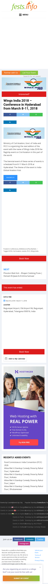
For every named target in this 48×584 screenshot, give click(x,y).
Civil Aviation (17, 251)
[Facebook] (10, 114)
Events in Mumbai (18, 523)
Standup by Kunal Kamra (31, 507)
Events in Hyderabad (18, 514)
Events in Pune (18, 517)
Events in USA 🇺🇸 (6, 507)
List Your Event (29, 72)
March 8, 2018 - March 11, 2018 (16, 301)
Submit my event (21, 578)
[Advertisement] (24, 43)
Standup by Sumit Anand (31, 510)
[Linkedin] (10, 122)
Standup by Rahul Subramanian (31, 514)
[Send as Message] (36, 114)
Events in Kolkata (18, 527)
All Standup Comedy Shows (31, 527)
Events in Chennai (18, 510)
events (24, 251)
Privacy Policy (39, 560)
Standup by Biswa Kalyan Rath (31, 517)
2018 (10, 251)
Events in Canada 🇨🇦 (6, 510)
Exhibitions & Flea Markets (27, 249)
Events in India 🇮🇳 (6, 514)
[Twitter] (23, 114)
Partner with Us (11, 72)
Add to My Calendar (17, 358)
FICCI (28, 251)
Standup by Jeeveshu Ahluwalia (31, 520)
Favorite (9, 177)
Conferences (14, 249)
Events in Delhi (18, 520)
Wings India (34, 251)
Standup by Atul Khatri (31, 523)
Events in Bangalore (18, 507)
